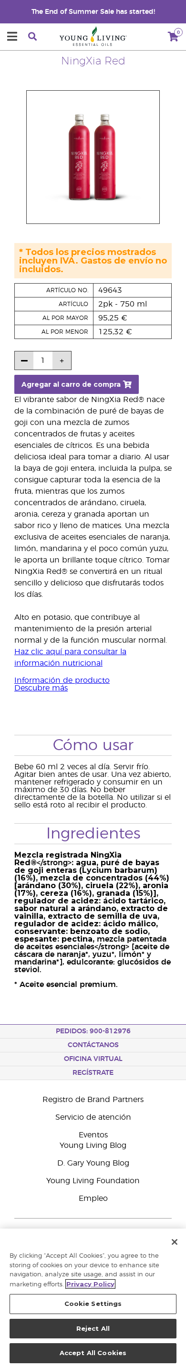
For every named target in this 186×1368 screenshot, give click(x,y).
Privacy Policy (90, 1284)
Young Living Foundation (93, 1181)
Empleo (93, 1198)
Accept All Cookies (93, 1353)
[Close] (174, 1241)
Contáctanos (93, 1045)
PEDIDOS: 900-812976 (93, 1031)
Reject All (93, 1328)
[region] (93, 1298)
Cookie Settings (93, 1303)
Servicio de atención (93, 1117)
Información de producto (62, 680)
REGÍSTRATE (93, 1073)
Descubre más (41, 688)
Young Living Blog (93, 1145)
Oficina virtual (93, 1059)
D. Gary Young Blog (93, 1163)
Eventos (93, 1135)
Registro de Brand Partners (93, 1099)
